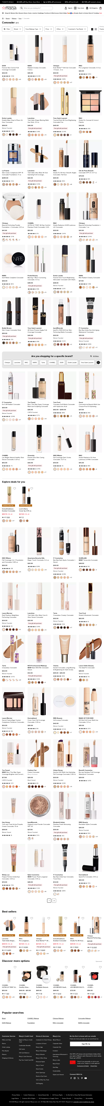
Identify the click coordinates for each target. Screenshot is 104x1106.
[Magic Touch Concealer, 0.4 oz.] (39, 541)
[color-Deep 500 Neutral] (68, 344)
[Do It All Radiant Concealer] (13, 385)
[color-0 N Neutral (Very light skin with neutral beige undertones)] (3, 79)
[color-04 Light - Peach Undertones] (10, 521)
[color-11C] (80, 416)
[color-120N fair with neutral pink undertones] (36, 630)
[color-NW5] (61, 237)
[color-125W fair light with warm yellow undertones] (39, 630)
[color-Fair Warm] (13, 420)
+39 (71, 184)
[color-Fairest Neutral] (7, 420)
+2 (70, 679)
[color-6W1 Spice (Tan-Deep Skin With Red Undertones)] (64, 416)
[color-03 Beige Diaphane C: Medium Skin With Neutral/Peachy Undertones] (32, 135)
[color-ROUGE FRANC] (89, 997)
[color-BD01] (61, 997)
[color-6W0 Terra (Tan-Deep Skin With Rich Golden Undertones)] (61, 416)
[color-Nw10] (64, 184)
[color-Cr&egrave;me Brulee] (10, 287)
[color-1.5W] (39, 891)
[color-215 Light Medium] (68, 839)
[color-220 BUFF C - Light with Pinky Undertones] (29, 187)
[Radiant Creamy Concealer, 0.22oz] (39, 49)
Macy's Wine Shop (41, 1058)
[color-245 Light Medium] (64, 839)
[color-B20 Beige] (42, 237)
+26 (13, 997)
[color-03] (58, 679)
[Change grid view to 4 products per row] (92, 29)
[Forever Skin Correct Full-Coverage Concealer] (13, 49)
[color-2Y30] (90, 732)
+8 (19, 888)
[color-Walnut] (13, 343)
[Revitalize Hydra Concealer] (90, 805)
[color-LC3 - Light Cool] (32, 292)
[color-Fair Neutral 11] (58, 577)
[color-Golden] (7, 343)
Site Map (55, 1067)
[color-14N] (87, 416)
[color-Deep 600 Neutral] (58, 344)
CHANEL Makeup (33, 1018)
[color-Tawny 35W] (90, 886)
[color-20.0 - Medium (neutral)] (80, 347)
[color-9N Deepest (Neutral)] (10, 134)
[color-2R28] (87, 732)
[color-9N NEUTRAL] (83, 570)
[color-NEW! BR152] (24, 997)
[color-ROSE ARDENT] (99, 997)
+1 (19, 786)
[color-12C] (83, 416)
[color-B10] (27, 997)
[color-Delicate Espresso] (36, 786)
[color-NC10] (55, 237)
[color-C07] (90, 836)
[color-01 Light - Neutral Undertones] (3, 521)
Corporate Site (57, 1047)
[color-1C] (61, 292)
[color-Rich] (42, 682)
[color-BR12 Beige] (39, 237)
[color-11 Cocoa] (90, 182)
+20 (45, 570)
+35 (45, 891)
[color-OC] (29, 732)
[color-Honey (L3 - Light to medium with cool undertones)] (42, 79)
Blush (4, 1018)
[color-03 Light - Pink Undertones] (7, 521)
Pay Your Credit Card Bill (26, 1060)
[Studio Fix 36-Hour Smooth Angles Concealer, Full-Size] (64, 154)
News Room (56, 1063)
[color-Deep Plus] (10, 888)
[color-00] (55, 679)
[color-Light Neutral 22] (68, 577)
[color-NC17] (83, 469)
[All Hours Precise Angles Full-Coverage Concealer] (39, 311)
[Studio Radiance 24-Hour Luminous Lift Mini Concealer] (90, 439)
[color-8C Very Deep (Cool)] (16, 134)
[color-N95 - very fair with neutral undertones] (29, 472)
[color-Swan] (39, 419)
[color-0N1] (3, 629)
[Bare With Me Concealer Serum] (39, 649)
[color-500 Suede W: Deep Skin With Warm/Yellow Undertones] (7, 953)
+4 (81, 997)
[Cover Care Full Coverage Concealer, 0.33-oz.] (39, 701)
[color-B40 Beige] (16, 469)
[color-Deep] (39, 682)
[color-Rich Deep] (10, 734)
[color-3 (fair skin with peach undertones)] (36, 570)
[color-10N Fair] (7, 680)
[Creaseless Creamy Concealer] (64, 596)
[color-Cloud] (32, 419)
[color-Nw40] (55, 184)
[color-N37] (3, 572)
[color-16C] (93, 416)
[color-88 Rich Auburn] (64, 732)
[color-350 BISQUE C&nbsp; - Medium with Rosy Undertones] (36, 187)
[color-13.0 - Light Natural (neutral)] (93, 347)
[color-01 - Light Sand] (58, 469)
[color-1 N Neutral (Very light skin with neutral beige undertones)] (13, 79)
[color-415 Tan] (58, 839)
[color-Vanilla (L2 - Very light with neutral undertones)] (32, 79)
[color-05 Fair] (93, 240)
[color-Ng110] (7, 572)
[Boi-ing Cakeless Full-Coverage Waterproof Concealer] (90, 753)
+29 (96, 416)
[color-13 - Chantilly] (55, 469)
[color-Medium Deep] (87, 132)
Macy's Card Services (25, 1056)
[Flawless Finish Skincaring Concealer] (64, 805)
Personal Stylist (40, 1061)
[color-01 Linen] (87, 240)
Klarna (4, 1043)
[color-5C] (32, 732)
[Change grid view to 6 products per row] (96, 29)
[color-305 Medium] (61, 839)
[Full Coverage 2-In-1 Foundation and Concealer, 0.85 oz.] (13, 541)
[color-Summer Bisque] (32, 838)
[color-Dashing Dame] (32, 786)
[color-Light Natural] (55, 894)
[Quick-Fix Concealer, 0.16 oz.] (90, 858)
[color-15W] (90, 416)
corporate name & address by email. (83, 1102)
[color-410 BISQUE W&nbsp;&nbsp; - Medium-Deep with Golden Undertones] (39, 187)
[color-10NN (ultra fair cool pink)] (64, 786)
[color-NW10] (64, 237)
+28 (20, 680)
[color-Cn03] (87, 836)
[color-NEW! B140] (21, 997)
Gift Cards (22, 1049)
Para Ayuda (5, 1051)
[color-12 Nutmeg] (87, 182)
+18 (71, 786)
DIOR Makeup (6, 1023)
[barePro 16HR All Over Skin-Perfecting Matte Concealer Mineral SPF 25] (64, 311)
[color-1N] (68, 292)
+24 (45, 237)
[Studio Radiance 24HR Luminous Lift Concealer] (64, 206)
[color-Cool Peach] (13, 786)
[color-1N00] (80, 732)
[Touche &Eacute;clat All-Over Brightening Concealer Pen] (64, 101)
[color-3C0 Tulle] (87, 625)
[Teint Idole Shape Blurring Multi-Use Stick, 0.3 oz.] (39, 101)
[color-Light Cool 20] (64, 577)
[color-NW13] (80, 469)
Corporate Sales (57, 1043)
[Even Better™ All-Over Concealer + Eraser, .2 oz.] (64, 49)
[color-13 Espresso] (83, 182)
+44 (20, 572)
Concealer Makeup (84, 1018)
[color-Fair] (58, 82)
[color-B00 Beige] (3, 469)
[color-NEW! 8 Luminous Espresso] (68, 135)
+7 (96, 182)
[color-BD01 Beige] (29, 237)
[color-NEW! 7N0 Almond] (80, 625)
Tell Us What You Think (42, 1080)
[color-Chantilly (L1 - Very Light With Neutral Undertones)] (83, 287)
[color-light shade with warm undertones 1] (39, 345)
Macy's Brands (40, 1054)
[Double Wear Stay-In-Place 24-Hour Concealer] (13, 101)
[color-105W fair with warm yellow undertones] (29, 630)
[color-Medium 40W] (80, 886)
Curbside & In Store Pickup (43, 1040)
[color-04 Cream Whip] (90, 240)
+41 (81, 950)
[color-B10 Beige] (32, 237)
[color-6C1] (16, 629)
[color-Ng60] (13, 572)
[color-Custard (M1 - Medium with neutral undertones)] (29, 79)
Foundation (31, 1023)
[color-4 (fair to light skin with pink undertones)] (39, 570)
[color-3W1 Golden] (93, 625)
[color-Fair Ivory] (21, 521)
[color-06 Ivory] (13, 240)
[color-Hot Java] (39, 786)
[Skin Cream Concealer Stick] (13, 311)
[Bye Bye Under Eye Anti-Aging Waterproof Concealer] (90, 311)
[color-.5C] (58, 292)
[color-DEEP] (72, 997)
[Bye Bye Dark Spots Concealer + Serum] (64, 541)
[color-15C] (36, 732)
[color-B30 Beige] (13, 469)
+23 (71, 292)
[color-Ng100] (10, 572)
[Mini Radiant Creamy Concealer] (90, 259)
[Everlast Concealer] (9, 495)
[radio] (3, 79)
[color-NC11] (68, 237)
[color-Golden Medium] (83, 680)
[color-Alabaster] (55, 82)
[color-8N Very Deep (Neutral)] (13, 134)
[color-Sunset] (16, 786)
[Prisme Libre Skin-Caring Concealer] (39, 439)
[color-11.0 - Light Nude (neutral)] (87, 347)
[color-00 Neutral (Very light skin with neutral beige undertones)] (7, 79)
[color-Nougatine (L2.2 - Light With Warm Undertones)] (90, 287)
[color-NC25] (90, 469)
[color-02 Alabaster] (10, 240)
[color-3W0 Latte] (90, 625)
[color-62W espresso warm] (64, 627)
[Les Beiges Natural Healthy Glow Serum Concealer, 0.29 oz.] (13, 439)
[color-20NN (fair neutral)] (55, 786)
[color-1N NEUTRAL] (80, 570)
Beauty (8, 18)
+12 (45, 345)
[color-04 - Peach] (68, 469)
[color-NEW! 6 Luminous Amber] (58, 135)
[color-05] (68, 679)
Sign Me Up (86, 1044)
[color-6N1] (13, 629)
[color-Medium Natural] (27, 521)
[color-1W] (64, 292)
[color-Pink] (3, 786)
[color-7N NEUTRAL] (90, 570)
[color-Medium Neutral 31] (55, 577)
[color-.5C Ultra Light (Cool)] (7, 134)
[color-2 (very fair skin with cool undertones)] (32, 570)
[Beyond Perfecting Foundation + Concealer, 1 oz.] (90, 206)
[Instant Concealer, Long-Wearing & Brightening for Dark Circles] (64, 649)
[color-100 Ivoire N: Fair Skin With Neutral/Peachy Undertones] (39, 135)
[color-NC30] (93, 469)
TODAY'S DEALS (8, 2)
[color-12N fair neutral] (55, 627)
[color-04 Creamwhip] (3, 240)
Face (20, 18)
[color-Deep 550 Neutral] (61, 344)
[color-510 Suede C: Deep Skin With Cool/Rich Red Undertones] (10, 953)
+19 (45, 135)
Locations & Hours (41, 1043)
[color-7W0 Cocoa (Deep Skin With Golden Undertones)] (68, 416)
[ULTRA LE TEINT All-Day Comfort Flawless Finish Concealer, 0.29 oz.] (39, 206)
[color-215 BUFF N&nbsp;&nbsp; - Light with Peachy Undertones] (32, 187)
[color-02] (61, 679)
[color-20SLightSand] (13, 680)
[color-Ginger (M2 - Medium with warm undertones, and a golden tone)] (39, 79)
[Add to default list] (14, 488)
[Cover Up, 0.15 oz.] (26, 495)
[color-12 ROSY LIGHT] (41, 997)
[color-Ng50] (16, 572)
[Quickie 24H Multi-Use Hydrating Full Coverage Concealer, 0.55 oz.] (64, 753)
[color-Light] (80, 132)
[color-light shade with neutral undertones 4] (42, 345)
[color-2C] (42, 891)
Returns (4, 1054)
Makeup (14, 18)
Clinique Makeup (58, 1018)
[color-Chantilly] (3, 287)
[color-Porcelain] (87, 680)
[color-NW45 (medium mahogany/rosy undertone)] (87, 77)
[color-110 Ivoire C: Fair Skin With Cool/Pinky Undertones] (42, 135)
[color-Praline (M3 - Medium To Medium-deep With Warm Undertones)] (93, 287)
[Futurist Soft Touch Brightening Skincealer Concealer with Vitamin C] (64, 259)
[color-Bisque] (29, 838)
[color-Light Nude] (24, 521)
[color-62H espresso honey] (68, 627)
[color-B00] (58, 997)
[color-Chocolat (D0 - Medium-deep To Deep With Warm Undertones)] (80, 287)
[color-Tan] (36, 682)
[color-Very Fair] (3, 734)
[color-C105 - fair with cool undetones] (36, 472)
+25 (20, 79)
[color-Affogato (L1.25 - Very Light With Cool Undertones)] (87, 287)
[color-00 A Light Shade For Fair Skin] (55, 732)
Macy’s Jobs (56, 1060)
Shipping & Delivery (7, 1058)
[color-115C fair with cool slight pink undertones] (32, 630)
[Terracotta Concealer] (90, 541)
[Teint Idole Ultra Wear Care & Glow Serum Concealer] (39, 596)
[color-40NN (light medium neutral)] (58, 786)
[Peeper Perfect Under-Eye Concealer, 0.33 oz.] (13, 858)
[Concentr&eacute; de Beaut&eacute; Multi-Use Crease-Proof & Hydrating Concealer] (90, 385)
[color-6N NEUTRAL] (93, 570)
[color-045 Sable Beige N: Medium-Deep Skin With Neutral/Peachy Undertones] (36, 135)
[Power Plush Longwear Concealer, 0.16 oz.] (39, 858)
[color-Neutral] (68, 82)
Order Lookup (6, 1047)
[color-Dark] (90, 132)
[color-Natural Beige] (29, 419)
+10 (20, 343)
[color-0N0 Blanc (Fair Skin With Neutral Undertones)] (58, 416)
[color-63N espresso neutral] (61, 627)
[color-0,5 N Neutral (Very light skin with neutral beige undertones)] (10, 79)
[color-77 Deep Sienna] (68, 732)
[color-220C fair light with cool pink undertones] (42, 630)
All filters (96, 356)
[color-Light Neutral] (3, 420)
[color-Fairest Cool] (10, 420)
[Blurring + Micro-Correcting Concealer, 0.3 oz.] (39, 259)
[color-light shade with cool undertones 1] (32, 345)
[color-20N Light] (10, 680)
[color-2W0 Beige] (83, 625)
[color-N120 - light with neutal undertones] (42, 472)
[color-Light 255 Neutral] (55, 344)
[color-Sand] (32, 682)
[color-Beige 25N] (87, 886)
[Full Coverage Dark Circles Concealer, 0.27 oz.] (64, 439)
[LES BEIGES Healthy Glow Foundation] (60, 974)
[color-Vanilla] (7, 287)
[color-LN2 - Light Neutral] (42, 292)
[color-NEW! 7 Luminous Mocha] (61, 135)
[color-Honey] (16, 287)
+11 (96, 77)
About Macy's (57, 1040)
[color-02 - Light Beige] (61, 469)
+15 (45, 292)
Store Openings (40, 1072)
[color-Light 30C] (83, 886)
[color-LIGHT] (78, 997)
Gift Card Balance (24, 1053)
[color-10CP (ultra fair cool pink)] (61, 786)
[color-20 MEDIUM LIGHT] (44, 997)
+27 (71, 82)
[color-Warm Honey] (10, 343)
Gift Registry (39, 1083)
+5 (45, 786)
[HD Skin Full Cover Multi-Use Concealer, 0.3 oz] (90, 701)
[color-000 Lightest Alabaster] (58, 732)
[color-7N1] (7, 629)
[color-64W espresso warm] (58, 627)
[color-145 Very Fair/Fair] (55, 839)
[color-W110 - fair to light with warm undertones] (39, 472)
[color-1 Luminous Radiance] (55, 135)
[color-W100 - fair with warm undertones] (32, 472)
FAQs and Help (6, 1040)
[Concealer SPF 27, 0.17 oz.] (90, 154)
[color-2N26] (83, 732)
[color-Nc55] (78, 950)
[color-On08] (93, 836)
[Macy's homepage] (3, 18)
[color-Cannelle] (13, 287)
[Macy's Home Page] (9, 8)
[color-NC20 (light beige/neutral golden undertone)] (83, 77)
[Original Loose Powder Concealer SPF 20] (39, 805)
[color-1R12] (93, 732)
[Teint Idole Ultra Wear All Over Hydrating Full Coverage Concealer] (39, 154)
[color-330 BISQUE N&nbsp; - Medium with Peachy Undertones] (42, 187)
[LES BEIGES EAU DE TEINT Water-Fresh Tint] (77, 974)
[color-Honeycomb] (10, 786)
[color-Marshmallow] (36, 419)
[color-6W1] (10, 629)
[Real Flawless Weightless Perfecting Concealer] (13, 596)
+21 (20, 419)
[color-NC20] (87, 469)
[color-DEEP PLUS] (75, 997)
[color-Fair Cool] (16, 420)
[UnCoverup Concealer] (64, 701)
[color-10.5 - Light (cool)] (83, 347)
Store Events (39, 1069)
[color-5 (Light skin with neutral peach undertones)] (42, 570)
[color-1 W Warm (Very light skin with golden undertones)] (16, 79)
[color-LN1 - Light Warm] (36, 292)
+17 (96, 347)
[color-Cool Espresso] (3, 343)
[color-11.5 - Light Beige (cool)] (90, 347)
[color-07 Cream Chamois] (16, 240)
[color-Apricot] (7, 997)
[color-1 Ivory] (80, 182)
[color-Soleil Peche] (16, 184)
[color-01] (64, 679)
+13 (30, 950)
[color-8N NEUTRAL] (87, 570)
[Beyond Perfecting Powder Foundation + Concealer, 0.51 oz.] (13, 206)
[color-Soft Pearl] (3, 184)
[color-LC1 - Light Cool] (29, 292)
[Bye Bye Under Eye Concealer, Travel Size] (64, 858)
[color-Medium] (83, 132)
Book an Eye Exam (41, 1076)
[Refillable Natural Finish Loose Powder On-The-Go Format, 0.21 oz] (43, 974)
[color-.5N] (55, 292)
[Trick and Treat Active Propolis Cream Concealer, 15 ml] (13, 805)
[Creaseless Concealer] (13, 649)
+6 (45, 682)
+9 (70, 135)
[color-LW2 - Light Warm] (39, 292)
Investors (55, 1051)
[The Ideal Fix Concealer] (90, 649)
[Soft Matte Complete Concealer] (13, 259)
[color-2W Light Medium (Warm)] (3, 134)
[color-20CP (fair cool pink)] (68, 786)
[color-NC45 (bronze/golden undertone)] (80, 77)
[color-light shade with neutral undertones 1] (36, 345)
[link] (13, 73)
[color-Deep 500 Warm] (64, 344)
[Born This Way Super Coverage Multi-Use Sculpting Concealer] (39, 385)
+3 (96, 570)
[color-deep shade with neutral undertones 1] (29, 345)
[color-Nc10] (61, 184)
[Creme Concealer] (39, 753)
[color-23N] (39, 732)
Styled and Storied (58, 1074)
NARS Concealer (83, 1023)
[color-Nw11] (68, 184)
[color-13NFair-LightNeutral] (16, 680)
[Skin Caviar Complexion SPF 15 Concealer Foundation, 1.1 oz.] (13, 154)
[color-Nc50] (75, 950)
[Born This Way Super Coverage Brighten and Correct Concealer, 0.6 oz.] (13, 753)
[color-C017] (80, 836)
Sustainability (56, 1071)
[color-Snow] (42, 419)
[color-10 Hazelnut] (93, 182)
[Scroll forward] (98, 362)
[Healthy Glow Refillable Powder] (26, 974)
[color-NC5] (58, 237)
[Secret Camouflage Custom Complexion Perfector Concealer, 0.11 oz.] (13, 701)
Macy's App (39, 1047)
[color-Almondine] (29, 786)
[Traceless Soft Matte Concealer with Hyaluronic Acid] (64, 385)
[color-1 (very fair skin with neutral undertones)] (29, 570)
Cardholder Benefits (24, 1045)
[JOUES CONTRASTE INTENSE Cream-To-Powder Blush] (94, 974)
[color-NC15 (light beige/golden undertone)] (24, 950)
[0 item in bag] (100, 8)
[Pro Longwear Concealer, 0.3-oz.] (90, 49)
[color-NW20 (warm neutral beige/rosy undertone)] (90, 77)
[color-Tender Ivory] (13, 184)
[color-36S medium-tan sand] (3, 680)
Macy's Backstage (41, 1051)
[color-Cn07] (83, 836)
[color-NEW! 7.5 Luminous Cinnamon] (64, 135)
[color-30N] (42, 732)
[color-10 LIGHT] (38, 997)
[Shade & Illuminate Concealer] (90, 596)
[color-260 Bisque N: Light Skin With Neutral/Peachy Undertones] (29, 135)
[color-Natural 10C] (93, 886)
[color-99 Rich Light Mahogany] (61, 732)
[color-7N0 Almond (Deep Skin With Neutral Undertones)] (55, 416)
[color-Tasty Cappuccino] (42, 786)
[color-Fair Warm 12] (61, 577)
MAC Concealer (58, 1023)
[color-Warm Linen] (10, 184)
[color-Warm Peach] (7, 786)
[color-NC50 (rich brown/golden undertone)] (93, 77)
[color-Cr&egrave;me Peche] (7, 184)
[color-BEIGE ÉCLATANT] (92, 997)
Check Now (93, 1066)
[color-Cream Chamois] (64, 82)
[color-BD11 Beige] (36, 237)
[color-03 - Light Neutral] (64, 469)
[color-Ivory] (61, 82)
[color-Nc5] (58, 184)
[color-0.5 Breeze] (7, 240)
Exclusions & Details (83, 1066)
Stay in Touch (40, 1065)
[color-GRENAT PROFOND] (95, 997)
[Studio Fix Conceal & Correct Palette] (90, 101)
